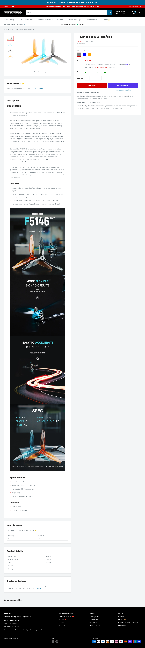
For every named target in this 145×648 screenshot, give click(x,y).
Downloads (122, 625)
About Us (62, 625)
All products (13, 29)
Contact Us (138, 6)
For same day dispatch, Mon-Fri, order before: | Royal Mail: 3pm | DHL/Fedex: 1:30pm (72, 6)
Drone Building (9, 20)
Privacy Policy (93, 622)
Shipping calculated (100, 67)
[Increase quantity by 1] (99, 78)
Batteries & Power (44, 20)
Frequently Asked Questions (128, 622)
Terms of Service (94, 625)
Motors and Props (75, 20)
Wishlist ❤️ (62, 619)
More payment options (123, 90)
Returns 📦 (122, 619)
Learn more (39, 89)
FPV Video (59, 20)
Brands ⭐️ (106, 20)
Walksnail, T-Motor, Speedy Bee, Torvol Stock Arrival (72, 2)
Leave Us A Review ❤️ (66, 617)
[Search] (109, 12)
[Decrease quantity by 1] (87, 78)
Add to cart (92, 86)
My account (121, 13)
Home (5, 29)
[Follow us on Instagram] (11, 7)
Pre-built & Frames (26, 20)
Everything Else (92, 20)
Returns (131, 6)
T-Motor (80, 41)
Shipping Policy (94, 617)
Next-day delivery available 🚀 (14, 24)
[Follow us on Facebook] (13, 7)
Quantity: (80, 78)
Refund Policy (93, 619)
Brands (61, 622)
